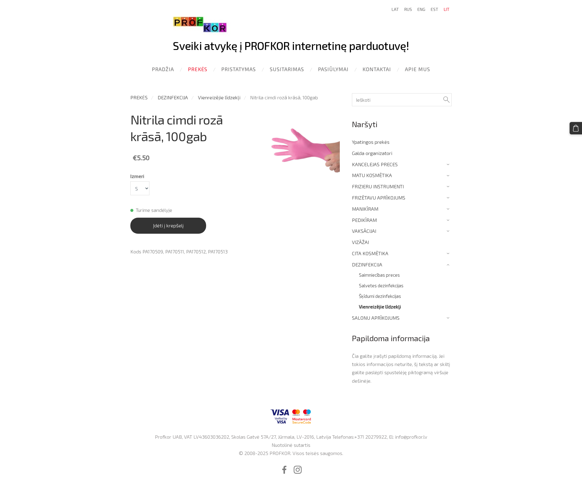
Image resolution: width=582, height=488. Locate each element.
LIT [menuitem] (447, 9)
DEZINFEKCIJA (173, 97)
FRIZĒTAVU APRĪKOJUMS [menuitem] (378, 197)
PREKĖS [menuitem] (197, 69)
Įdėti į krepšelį (168, 225)
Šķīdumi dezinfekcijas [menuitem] (380, 296)
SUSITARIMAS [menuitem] (287, 69)
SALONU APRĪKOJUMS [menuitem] (376, 318)
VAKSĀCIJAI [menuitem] (364, 231)
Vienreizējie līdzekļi (219, 97)
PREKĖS (139, 97)
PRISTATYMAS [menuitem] (238, 69)
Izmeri (137, 176)
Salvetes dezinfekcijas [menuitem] (381, 285)
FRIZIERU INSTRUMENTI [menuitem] (378, 186)
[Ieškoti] (446, 100)
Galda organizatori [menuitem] (372, 153)
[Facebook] (284, 469)
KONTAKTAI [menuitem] (377, 69)
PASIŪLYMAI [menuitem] (333, 69)
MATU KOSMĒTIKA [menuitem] (372, 175)
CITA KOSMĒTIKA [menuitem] (370, 253)
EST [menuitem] (434, 9)
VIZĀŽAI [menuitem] (360, 242)
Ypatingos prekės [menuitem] (371, 142)
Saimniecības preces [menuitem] (379, 275)
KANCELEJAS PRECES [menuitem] (375, 164)
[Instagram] (298, 469)
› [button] (448, 164)
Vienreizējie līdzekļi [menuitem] (380, 306)
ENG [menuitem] (421, 9)
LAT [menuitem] (395, 9)
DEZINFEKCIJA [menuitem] (367, 264)
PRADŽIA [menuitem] (163, 69)
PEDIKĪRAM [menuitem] (364, 220)
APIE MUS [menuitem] (417, 69)
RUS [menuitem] (408, 9)
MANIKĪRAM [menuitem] (365, 209)
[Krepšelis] (576, 128)
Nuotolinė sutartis (291, 445)
